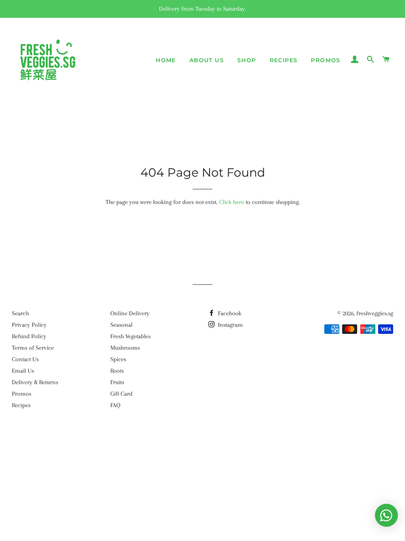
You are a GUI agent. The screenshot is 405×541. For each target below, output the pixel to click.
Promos (325, 60)
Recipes (284, 60)
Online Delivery (130, 313)
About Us (206, 60)
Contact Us (25, 359)
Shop (246, 60)
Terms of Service (33, 347)
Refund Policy (29, 336)
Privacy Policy (29, 324)
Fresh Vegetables (130, 336)
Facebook (228, 313)
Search (20, 313)
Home (166, 60)
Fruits (117, 382)
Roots (117, 370)
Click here (231, 202)
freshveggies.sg (374, 313)
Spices (118, 359)
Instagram (229, 324)
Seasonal (121, 324)
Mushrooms (125, 347)
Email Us (23, 370)
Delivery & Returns (35, 382)
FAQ (115, 405)
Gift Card (121, 393)
